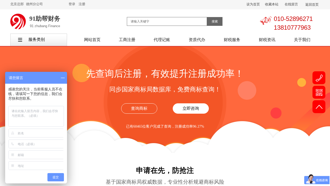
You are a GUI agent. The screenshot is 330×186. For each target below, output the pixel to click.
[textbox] (167, 21)
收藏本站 (271, 4)
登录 (72, 4)
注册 (82, 4)
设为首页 (253, 4)
